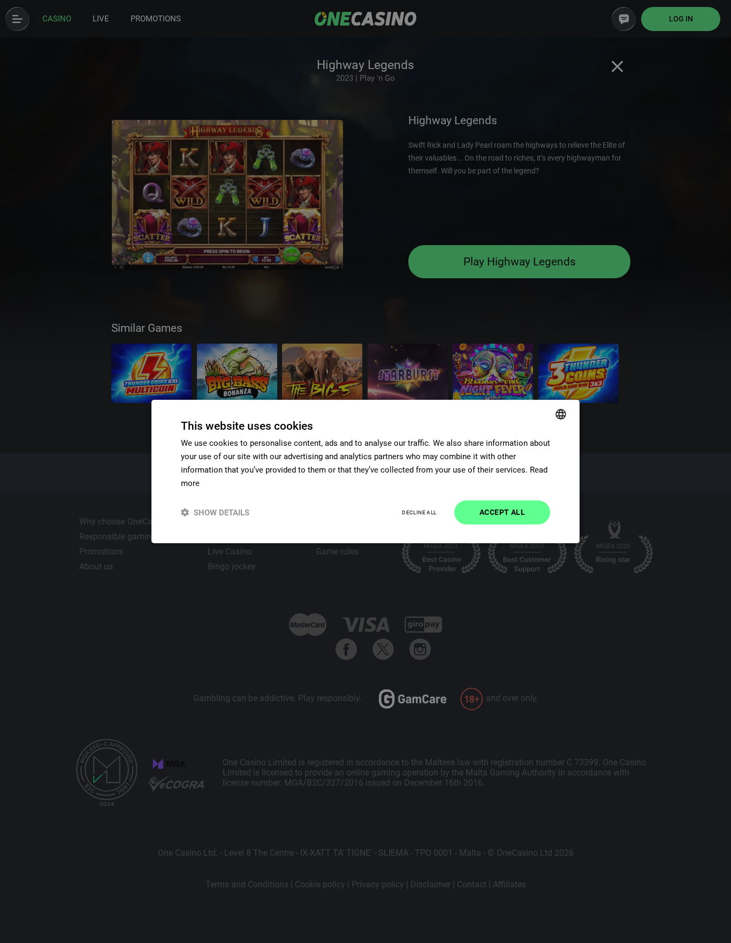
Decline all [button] (419, 512)
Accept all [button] (502, 512)
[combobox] (560, 414)
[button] (215, 512)
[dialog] (365, 471)
